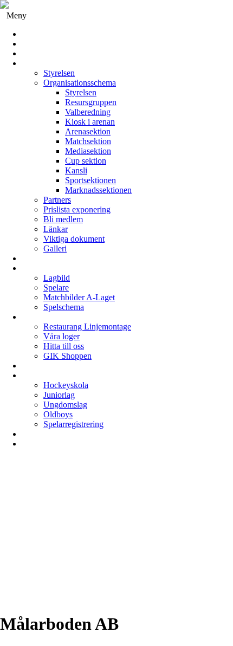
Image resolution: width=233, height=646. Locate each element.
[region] (116, 535)
